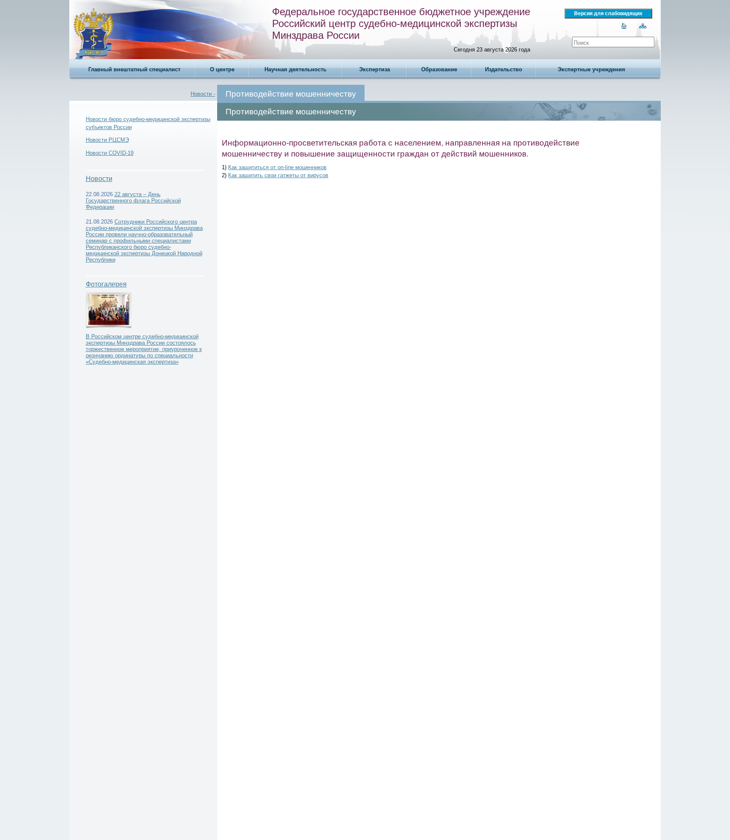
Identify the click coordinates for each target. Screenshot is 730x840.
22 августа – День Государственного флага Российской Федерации (133, 200)
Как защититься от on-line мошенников (277, 167)
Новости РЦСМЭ (107, 140)
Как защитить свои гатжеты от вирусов (278, 175)
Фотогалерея (106, 284)
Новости (99, 178)
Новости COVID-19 (109, 153)
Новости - (203, 94)
